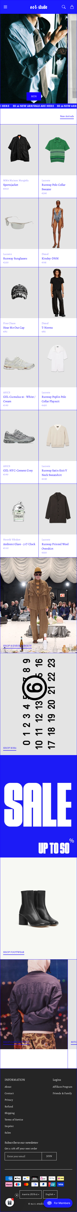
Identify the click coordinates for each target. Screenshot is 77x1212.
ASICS (6, 392)
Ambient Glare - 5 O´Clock (19, 544)
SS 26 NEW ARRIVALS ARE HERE (26, 106)
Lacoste (46, 180)
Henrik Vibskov (12, 539)
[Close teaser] (17, 1195)
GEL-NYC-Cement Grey (18, 470)
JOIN (49, 1156)
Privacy (9, 1100)
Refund (9, 1106)
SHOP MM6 (9, 748)
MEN (34, 96)
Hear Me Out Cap (13, 328)
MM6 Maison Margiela (16, 180)
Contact (9, 1093)
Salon (8, 1132)
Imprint (9, 1126)
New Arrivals (67, 116)
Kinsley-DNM (50, 258)
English (49, 1194)
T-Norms (47, 328)
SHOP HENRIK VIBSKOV (17, 645)
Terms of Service (14, 1119)
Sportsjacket (10, 185)
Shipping (10, 1113)
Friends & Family (62, 1093)
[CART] (72, 7)
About (8, 1087)
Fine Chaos (9, 323)
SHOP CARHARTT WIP (16, 1042)
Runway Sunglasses (15, 258)
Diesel (45, 254)
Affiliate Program (62, 1087)
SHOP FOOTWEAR (13, 952)
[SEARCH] (64, 7)
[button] (6, 6)
